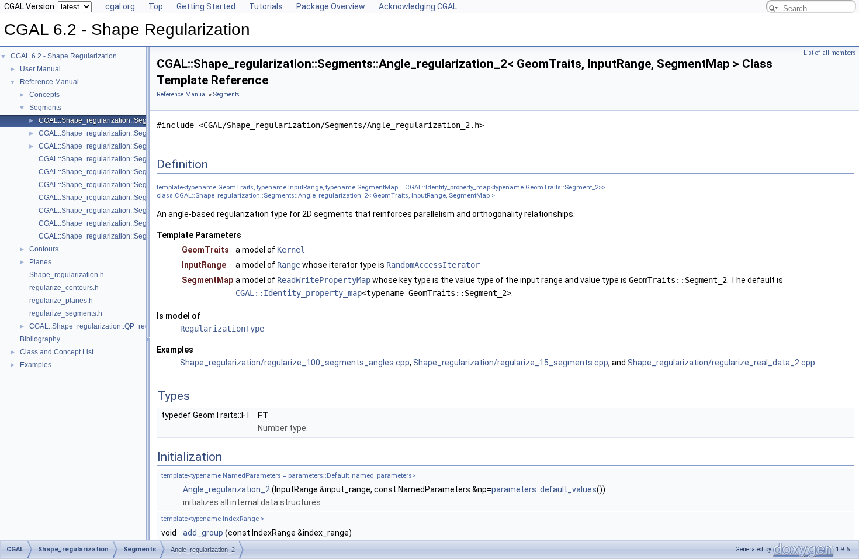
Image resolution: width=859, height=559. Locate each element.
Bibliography (40, 339)
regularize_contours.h (64, 288)
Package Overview (330, 6)
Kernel (291, 249)
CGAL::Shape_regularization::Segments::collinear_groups (131, 159)
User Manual (40, 69)
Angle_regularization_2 (226, 489)
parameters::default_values (544, 489)
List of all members (829, 53)
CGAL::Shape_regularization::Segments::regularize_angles (133, 198)
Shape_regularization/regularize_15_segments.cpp (510, 362)
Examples (35, 365)
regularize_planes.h (61, 300)
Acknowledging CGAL (418, 6)
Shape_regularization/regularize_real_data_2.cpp (721, 362)
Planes (40, 262)
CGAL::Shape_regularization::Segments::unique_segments (133, 236)
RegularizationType (222, 328)
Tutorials (266, 6)
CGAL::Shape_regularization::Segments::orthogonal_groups (134, 172)
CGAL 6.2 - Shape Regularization (64, 56)
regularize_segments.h (65, 313)
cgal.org (120, 6)
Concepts (44, 95)
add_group (203, 532)
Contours (43, 249)
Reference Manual (49, 82)
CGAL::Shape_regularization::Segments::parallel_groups (129, 185)
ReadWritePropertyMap (323, 280)
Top (155, 6)
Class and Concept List (56, 352)
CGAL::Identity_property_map (298, 293)
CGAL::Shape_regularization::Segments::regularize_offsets (132, 210)
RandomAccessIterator (433, 265)
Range (288, 265)
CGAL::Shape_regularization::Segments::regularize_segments (138, 223)
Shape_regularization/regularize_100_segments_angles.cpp (295, 362)
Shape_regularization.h (66, 275)
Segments (45, 107)
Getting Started (205, 6)
